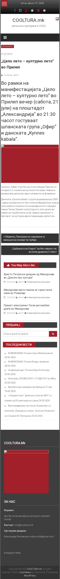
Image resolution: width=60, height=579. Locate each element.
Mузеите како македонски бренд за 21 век (30, 387)
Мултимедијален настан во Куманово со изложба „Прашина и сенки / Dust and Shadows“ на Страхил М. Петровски (29, 410)
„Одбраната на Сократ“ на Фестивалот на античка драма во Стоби (34, 250)
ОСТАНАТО (7, 46)
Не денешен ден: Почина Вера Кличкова (28, 370)
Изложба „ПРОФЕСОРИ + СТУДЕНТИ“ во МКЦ (32, 378)
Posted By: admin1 (11, 75)
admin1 (21, 282)
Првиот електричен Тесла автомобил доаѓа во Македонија (26, 307)
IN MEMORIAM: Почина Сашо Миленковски (30, 353)
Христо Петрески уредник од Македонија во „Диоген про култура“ (29, 276)
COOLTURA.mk (28, 20)
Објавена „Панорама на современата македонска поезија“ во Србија (24, 238)
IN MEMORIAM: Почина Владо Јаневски (28, 361)
